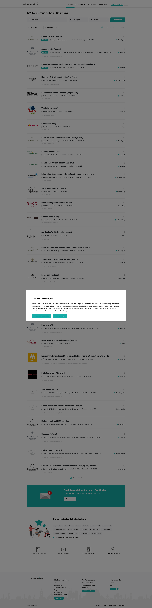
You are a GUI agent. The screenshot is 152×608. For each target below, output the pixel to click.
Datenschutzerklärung (60, 311)
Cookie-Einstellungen (60, 316)
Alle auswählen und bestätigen (41, 316)
